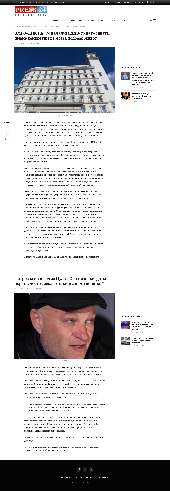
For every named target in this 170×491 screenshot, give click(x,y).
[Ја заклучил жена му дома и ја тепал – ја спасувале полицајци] (125, 341)
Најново (107, 2)
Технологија (112, 20)
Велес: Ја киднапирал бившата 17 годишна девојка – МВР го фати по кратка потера (143, 325)
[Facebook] (6, 128)
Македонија (58, 20)
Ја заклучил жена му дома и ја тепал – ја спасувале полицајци (143, 340)
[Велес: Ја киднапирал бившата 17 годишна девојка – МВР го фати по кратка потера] (125, 325)
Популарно (117, 2)
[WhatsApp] (6, 139)
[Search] (151, 20)
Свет (81, 20)
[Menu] (154, 20)
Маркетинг (128, 2)
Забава (91, 20)
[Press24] (30, 11)
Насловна (45, 20)
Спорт (101, 20)
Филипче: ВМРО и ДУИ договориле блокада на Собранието (141, 96)
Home (16, 26)
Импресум (139, 2)
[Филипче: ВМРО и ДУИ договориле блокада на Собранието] (125, 96)
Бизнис (72, 20)
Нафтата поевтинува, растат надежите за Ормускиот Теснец (39, 2)
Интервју (125, 20)
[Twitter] (6, 133)
